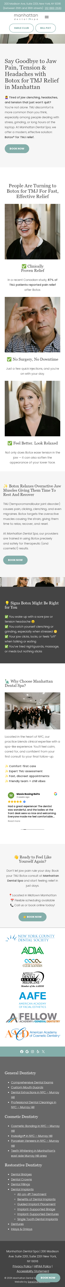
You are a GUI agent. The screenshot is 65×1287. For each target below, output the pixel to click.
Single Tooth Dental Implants (37, 1219)
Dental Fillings (20, 1184)
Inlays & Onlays (21, 1229)
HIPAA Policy (42, 1266)
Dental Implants (22, 1189)
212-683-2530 (53, 8)
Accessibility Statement (33, 1271)
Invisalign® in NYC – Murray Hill (31, 1136)
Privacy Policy (22, 1266)
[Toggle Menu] (47, 17)
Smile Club (21, 28)
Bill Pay (45, 28)
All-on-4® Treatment (31, 1194)
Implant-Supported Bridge (36, 1209)
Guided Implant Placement (36, 1204)
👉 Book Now (32, 917)
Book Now (17, 148)
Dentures (17, 1224)
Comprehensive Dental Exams (32, 1082)
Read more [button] (14, 821)
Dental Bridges (21, 1174)
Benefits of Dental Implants (36, 1199)
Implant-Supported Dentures (38, 1214)
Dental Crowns (21, 1179)
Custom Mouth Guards (27, 1087)
